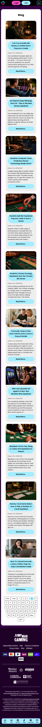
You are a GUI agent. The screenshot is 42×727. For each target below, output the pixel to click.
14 (6, 607)
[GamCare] (12, 670)
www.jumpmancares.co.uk (30, 693)
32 (22, 615)
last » (21, 619)
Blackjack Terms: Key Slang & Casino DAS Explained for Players (21, 449)
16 (14, 607)
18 (23, 607)
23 (12, 611)
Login (16, 3)
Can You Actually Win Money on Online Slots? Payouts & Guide (21, 45)
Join (26, 3)
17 (18, 607)
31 (17, 615)
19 (27, 607)
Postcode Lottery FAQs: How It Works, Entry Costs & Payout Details (21, 333)
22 (7, 611)
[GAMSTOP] (29, 670)
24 (16, 611)
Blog (22, 648)
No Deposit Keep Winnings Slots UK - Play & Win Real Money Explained (21, 103)
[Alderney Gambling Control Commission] (21, 682)
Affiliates (29, 648)
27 (30, 611)
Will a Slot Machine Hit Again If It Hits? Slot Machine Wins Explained (21, 391)
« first (7, 598)
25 (21, 611)
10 (23, 603)
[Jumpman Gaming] (21, 641)
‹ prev (14, 598)
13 (35, 603)
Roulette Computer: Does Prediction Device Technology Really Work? (21, 161)
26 (25, 611)
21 (35, 607)
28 (34, 611)
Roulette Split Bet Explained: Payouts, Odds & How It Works (21, 218)
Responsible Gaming (10, 646)
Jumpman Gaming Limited (30, 699)
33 (26, 615)
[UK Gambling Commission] (15, 676)
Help (21, 646)
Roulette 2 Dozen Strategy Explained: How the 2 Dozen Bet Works (21, 276)
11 (27, 603)
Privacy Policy (14, 648)
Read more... (21, 71)
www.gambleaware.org (11, 693)
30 (13, 615)
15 (10, 607)
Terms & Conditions (32, 646)
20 (31, 607)
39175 (35, 703)
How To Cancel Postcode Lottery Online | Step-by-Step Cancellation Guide (21, 564)
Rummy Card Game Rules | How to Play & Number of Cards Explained (21, 506)
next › (32, 615)
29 (9, 615)
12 (31, 603)
